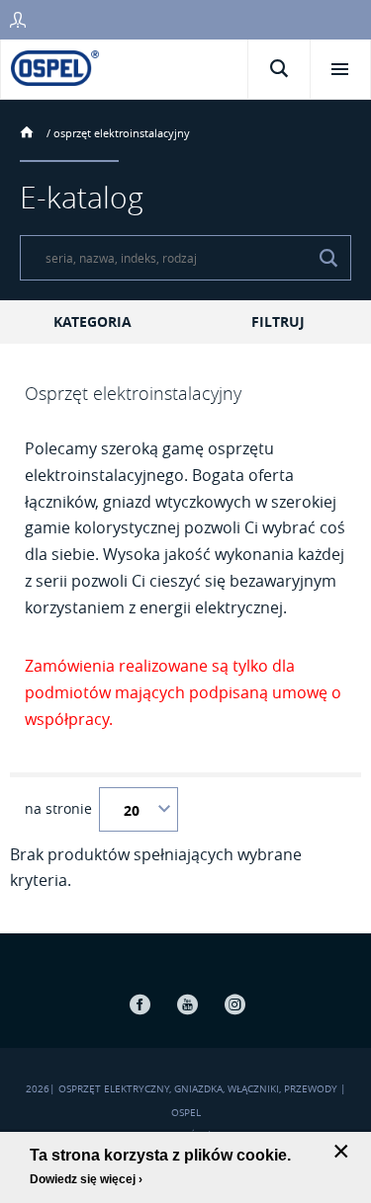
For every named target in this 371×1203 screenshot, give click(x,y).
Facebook (140, 1004)
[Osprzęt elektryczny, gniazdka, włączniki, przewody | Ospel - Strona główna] (55, 67)
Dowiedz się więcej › (86, 1179)
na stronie (58, 809)
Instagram (235, 1004)
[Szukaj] (328, 258)
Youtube (188, 1004)
